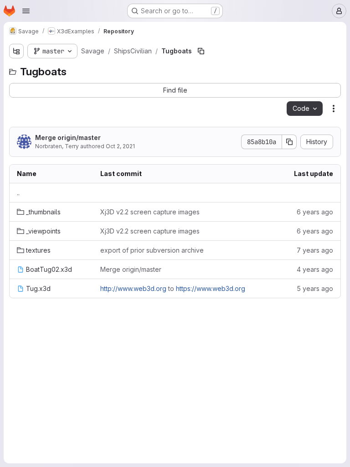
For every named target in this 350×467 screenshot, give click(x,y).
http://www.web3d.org (133, 288)
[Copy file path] (201, 51)
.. (18, 193)
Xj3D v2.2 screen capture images (150, 212)
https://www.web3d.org (210, 288)
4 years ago (315, 269)
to (172, 288)
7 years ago (315, 250)
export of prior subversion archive (152, 250)
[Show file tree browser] (16, 51)
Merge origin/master (68, 137)
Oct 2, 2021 (120, 146)
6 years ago (315, 212)
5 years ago (315, 288)
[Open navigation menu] (26, 11)
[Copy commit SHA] (289, 142)
